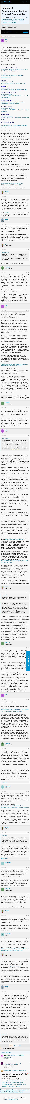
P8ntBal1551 (6, 1066)
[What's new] (26, 2)
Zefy (3, 29)
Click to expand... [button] (15, 450)
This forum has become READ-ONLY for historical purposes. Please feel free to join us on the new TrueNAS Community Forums (15, 20)
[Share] (27, 45)
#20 (28, 991)
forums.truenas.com (19, 1090)
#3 (28, 224)
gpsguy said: (4, 252)
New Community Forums (11, 1099)
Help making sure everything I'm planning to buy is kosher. (13, 1063)
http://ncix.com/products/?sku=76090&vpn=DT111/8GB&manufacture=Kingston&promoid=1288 (15, 117)
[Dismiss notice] (27, 6)
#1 (28, 45)
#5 (28, 272)
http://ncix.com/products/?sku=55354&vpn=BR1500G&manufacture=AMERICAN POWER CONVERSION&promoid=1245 (14, 125)
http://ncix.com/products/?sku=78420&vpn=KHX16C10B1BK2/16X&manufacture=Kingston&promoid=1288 (15, 96)
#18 (28, 938)
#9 (28, 592)
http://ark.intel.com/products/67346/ (14, 539)
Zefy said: (4, 595)
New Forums (28, 660)
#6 (28, 310)
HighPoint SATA (13, 966)
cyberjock (7, 267)
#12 (28, 748)
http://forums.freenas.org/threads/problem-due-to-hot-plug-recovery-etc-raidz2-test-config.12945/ (15, 949)
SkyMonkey (8, 786)
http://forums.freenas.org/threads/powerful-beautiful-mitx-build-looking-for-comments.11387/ (14, 364)
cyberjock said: (5, 438)
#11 (28, 699)
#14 (28, 832)
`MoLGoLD (6, 1058)
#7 (28, 407)
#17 (28, 915)
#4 (28, 249)
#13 (28, 791)
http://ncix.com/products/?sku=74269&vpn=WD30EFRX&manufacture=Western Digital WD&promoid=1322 (15, 110)
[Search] (29, 2)
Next (15, 1045)
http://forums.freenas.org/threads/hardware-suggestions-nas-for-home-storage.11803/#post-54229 (15, 806)
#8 (28, 435)
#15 (28, 867)
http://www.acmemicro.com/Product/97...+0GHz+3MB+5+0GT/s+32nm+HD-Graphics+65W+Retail (15, 710)
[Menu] (2, 2)
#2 (28, 196)
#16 (28, 894)
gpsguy (7, 219)
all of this (7, 212)
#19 (28, 959)
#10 (28, 647)
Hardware (11, 1058)
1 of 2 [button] (11, 1045)
